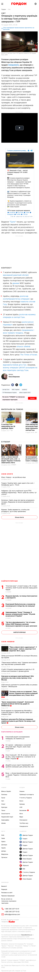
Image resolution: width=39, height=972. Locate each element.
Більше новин (19, 727)
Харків (3, 848)
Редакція (4, 889)
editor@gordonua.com (12, 914)
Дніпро (3, 851)
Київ (2, 835)
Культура (4, 807)
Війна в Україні (6, 791)
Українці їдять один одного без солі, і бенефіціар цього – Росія (17, 484)
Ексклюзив (23, 810)
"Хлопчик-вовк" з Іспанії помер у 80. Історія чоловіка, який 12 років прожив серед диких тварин (21, 587)
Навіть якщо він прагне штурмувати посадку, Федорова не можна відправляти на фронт (17, 502)
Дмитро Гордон (28, 835)
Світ (9, 9)
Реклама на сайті (6, 892)
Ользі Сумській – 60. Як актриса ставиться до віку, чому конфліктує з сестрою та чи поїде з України (21, 756)
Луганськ (4, 857)
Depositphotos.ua (26, 935)
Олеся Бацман (27, 859)
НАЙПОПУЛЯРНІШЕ (9, 581)
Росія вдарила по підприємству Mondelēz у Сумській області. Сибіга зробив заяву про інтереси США (16, 712)
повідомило (13, 65)
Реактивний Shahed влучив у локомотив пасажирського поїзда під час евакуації (20, 605)
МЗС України (15, 389)
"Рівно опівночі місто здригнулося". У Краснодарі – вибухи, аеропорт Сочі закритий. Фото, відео (23, 649)
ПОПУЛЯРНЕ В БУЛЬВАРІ (12, 732)
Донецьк (4, 844)
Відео (21, 817)
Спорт (3, 804)
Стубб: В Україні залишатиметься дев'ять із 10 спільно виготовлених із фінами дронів (17, 670)
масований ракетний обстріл (16, 275)
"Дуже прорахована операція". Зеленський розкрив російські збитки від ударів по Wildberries (17, 703)
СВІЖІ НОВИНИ (7, 642)
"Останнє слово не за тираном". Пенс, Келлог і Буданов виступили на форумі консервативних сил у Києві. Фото (23, 693)
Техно (3, 810)
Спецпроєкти (24, 826)
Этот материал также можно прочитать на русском (18, 28)
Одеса (3, 841)
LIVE (21, 807)
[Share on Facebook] (12, 384)
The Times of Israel (28, 355)
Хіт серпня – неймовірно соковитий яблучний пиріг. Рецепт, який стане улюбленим (18, 746)
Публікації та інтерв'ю (27, 794)
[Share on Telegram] (20, 384)
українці (24, 389)
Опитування (23, 820)
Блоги (21, 801)
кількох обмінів (23, 346)
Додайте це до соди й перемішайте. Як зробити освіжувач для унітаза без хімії (20, 766)
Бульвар (5, 442)
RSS (24, 869)
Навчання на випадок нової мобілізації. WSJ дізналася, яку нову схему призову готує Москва (17, 678)
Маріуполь (4, 854)
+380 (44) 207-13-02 (12, 911)
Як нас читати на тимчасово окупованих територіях (8, 901)
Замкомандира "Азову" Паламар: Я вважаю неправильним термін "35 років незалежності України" (20, 614)
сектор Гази (5, 389)
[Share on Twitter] (16, 384)
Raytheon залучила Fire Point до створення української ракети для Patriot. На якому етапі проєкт (18, 721)
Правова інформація (8, 895)
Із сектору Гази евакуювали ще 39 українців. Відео (8, 426)
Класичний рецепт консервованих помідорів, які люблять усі (18, 737)
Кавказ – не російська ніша (13, 477)
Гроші (3, 797)
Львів (3, 838)
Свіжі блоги (7, 474)
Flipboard (26, 865)
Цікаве (3, 823)
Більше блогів (19, 517)
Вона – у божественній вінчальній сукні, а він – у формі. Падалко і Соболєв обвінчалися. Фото (10, 460)
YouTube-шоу (24, 823)
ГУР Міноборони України (9, 392)
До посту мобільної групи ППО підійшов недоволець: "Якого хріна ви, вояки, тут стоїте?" (19, 492)
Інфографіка (5, 820)
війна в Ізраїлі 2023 (24, 392)
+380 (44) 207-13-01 (12, 909)
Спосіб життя (5, 813)
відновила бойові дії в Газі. (15, 365)
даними (16, 283)
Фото (21, 813)
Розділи (22, 787)
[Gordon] (18, 3)
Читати (32, 398)
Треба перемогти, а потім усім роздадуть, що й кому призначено (15, 510)
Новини (3, 787)
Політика (4, 794)
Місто (3, 831)
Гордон (3, 9)
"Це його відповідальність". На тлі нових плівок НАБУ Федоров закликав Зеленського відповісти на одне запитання (21, 624)
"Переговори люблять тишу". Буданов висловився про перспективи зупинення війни (19, 663)
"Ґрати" (12, 222)
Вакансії (4, 886)
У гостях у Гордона (26, 797)
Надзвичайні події (7, 817)
